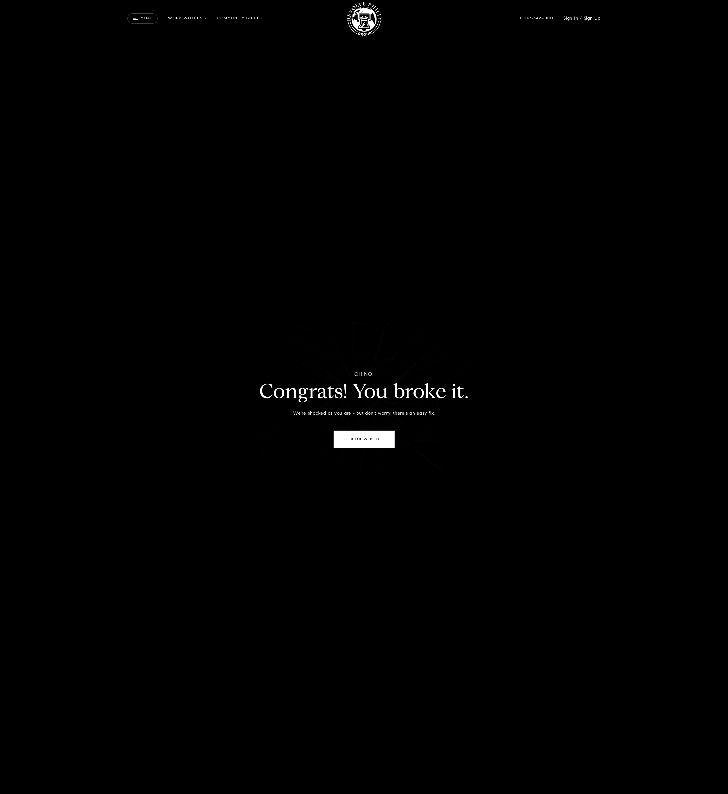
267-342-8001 (538, 18)
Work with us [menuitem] (185, 18)
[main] (364, 397)
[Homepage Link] (364, 18)
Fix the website (364, 439)
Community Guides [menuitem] (239, 18)
